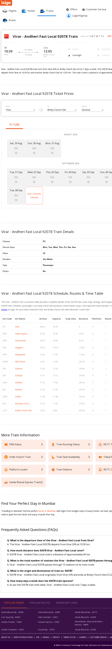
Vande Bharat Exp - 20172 (86, 612)
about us (5, 637)
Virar (17, 326)
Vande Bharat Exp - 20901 (49, 612)
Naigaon (19, 347)
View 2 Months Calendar (34, 195)
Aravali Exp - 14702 (46, 629)
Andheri (18, 382)
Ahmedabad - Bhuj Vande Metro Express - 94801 (89, 623)
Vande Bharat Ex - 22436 (85, 629)
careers (82, 637)
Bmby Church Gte (23, 410)
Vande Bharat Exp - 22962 (12, 612)
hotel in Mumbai (47, 511)
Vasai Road (20, 340)
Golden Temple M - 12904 (12, 629)
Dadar (18, 396)
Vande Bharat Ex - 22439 (85, 617)
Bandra (18, 389)
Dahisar (18, 368)
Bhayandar (20, 354)
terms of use (69, 637)
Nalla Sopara (21, 333)
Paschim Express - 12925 (48, 622)
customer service (98, 637)
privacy (56, 637)
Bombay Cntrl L (22, 403)
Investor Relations (23, 637)
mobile (46, 637)
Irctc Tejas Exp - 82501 (11, 617)
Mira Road (20, 361)
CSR (37, 637)
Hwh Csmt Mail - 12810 (48, 617)
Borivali (18, 375)
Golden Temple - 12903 (11, 622)
